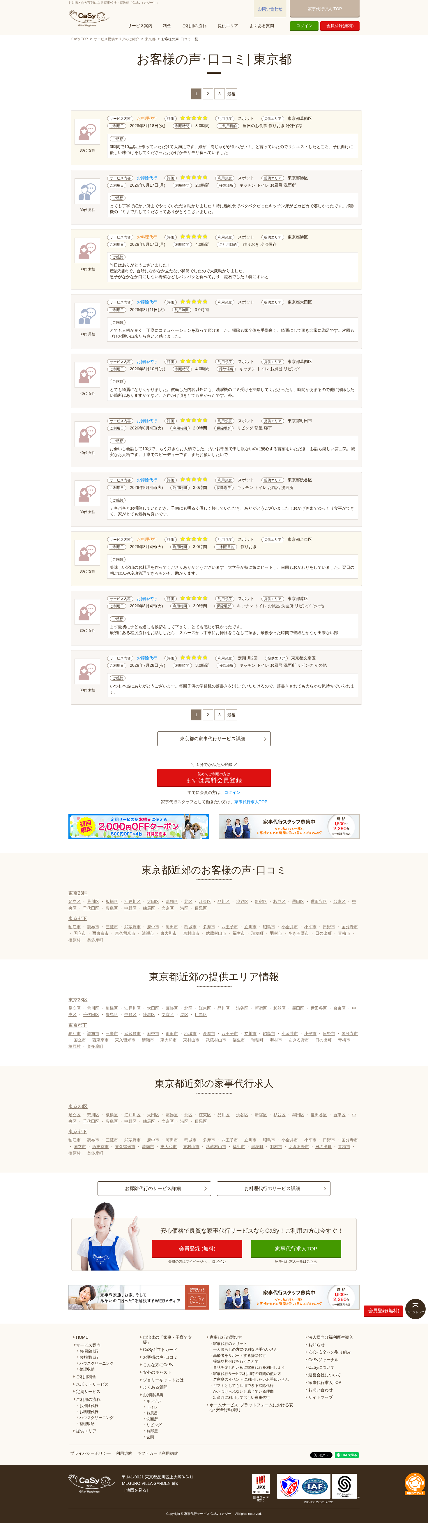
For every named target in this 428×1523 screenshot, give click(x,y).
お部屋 (152, 1431)
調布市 (93, 926)
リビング (154, 1425)
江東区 (205, 901)
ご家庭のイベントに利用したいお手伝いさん (251, 1379)
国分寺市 (350, 926)
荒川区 (93, 901)
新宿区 (261, 901)
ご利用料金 (86, 1376)
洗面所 (152, 1419)
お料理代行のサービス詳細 (272, 1188)
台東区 (339, 901)
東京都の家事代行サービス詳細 (212, 738)
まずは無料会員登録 (214, 777)
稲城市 (190, 926)
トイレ (152, 1407)
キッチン (154, 1401)
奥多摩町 (95, 940)
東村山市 (191, 933)
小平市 (310, 926)
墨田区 (298, 901)
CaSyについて (321, 1367)
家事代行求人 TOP (325, 8)
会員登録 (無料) (197, 1249)
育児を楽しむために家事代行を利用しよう (249, 1367)
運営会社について (324, 1375)
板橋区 (112, 901)
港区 (184, 908)
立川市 (250, 926)
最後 (231, 94)
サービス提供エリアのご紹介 (116, 39)
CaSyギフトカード (160, 1349)
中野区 (130, 908)
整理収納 (87, 1369)
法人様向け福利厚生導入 (330, 1337)
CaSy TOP (79, 39)
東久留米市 (125, 933)
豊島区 (112, 908)
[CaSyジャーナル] (138, 1297)
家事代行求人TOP (250, 801)
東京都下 (77, 918)
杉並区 (279, 901)
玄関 (150, 1437)
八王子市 (230, 926)
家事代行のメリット (230, 1343)
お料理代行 (88, 1357)
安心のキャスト (157, 1372)
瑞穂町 (257, 933)
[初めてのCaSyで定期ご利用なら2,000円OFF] (138, 826)
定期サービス (88, 1391)
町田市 (172, 926)
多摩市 (209, 926)
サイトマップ (320, 1397)
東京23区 (78, 893)
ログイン (304, 25)
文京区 (168, 908)
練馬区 (149, 908)
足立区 (74, 901)
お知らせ (316, 1345)
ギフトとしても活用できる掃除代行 (243, 1385)
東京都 (150, 39)
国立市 (80, 933)
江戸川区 (132, 901)
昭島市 (269, 926)
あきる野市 (299, 933)
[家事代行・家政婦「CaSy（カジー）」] (90, 18)
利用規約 (124, 1453)
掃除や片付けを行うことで (236, 1361)
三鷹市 (112, 926)
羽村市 (276, 933)
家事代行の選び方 (226, 1337)
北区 (188, 901)
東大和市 (168, 933)
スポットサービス (92, 1384)
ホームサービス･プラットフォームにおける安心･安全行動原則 (251, 1407)
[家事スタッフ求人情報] (289, 826)
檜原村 (74, 940)
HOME (82, 1337)
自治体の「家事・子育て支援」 (167, 1340)
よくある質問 (262, 25)
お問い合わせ (270, 8)
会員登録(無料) (340, 25)
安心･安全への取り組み (329, 1352)
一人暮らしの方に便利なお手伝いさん (245, 1349)
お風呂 (152, 1413)
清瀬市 (148, 933)
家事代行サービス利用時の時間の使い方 (247, 1373)
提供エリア (228, 25)
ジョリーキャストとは (163, 1380)
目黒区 (201, 908)
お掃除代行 (88, 1351)
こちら (312, 1261)
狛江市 (74, 926)
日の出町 (323, 933)
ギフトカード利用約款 (157, 1453)
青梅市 (344, 933)
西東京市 (100, 933)
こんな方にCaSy (158, 1364)
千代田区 (91, 908)
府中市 (153, 926)
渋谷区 (242, 901)
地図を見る (136, 1490)
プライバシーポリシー (90, 1453)
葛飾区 (172, 901)
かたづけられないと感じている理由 (243, 1391)
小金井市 (290, 926)
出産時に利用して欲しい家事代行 (241, 1397)
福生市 (239, 933)
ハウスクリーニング (96, 1363)
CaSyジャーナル (323, 1359)
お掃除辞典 (153, 1394)
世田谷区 (319, 901)
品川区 (223, 901)
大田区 (153, 901)
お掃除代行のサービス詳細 (153, 1188)
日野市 (329, 926)
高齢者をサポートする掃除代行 (239, 1355)
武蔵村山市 (216, 933)
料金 (167, 25)
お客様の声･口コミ (160, 1357)
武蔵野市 (132, 926)
